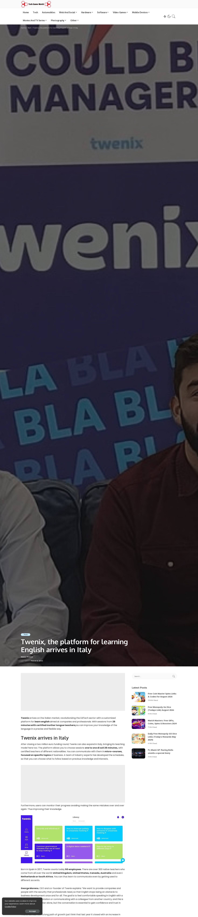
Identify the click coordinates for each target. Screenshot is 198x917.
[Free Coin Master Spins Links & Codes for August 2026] (138, 697)
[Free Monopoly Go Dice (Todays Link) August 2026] (138, 710)
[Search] (173, 16)
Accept (32, 911)
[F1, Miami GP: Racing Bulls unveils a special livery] (138, 753)
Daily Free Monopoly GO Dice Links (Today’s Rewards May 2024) (162, 736)
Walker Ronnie (27, 657)
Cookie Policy (10, 906)
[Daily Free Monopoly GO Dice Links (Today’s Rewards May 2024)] (138, 739)
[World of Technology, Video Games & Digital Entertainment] (36, 4)
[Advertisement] (73, 692)
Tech (26, 634)
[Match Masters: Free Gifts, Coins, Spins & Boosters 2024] (138, 724)
